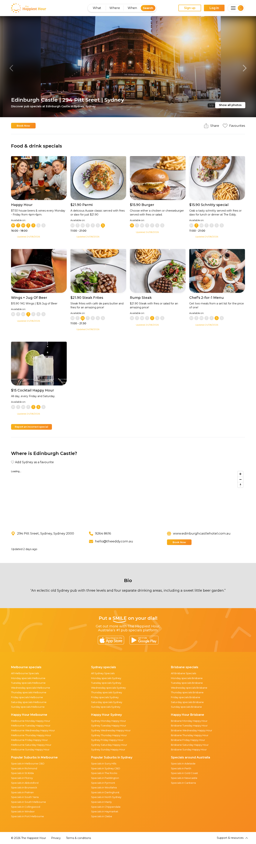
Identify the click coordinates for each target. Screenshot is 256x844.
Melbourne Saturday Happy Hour (31, 744)
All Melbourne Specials (25, 673)
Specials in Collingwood (25, 806)
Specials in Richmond (24, 768)
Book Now (23, 125)
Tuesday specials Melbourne (28, 682)
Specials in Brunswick (24, 787)
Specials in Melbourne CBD (27, 763)
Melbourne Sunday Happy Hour (30, 749)
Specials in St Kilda (22, 773)
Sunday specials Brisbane (186, 706)
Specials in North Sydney (106, 797)
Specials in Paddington (105, 777)
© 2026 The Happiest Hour (28, 838)
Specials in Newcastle (184, 777)
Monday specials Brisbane (187, 678)
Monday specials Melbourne (28, 678)
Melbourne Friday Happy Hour (29, 739)
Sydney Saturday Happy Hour (109, 744)
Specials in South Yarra (25, 797)
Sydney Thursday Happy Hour (109, 735)
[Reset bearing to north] (240, 485)
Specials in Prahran (22, 792)
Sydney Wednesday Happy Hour (111, 730)
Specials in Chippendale (106, 806)
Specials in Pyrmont (103, 782)
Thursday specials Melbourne (28, 692)
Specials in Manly (101, 801)
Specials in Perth (181, 768)
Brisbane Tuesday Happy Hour (189, 725)
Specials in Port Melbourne (27, 816)
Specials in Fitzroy (22, 777)
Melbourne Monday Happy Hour (30, 720)
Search (148, 8)
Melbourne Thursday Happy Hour (31, 735)
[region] (128, 497)
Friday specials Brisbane (185, 697)
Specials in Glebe (101, 816)
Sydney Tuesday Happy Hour (108, 725)
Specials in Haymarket (104, 811)
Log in (214, 8)
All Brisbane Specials (183, 673)
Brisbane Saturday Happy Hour (190, 744)
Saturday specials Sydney (106, 702)
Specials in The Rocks (104, 773)
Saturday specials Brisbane (187, 702)
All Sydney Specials (103, 673)
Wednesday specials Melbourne (30, 687)
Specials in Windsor (23, 811)
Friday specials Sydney (105, 697)
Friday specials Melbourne (27, 697)
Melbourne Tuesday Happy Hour (30, 725)
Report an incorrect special (31, 426)
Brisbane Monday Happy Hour (189, 720)
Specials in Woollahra (104, 787)
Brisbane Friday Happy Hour (188, 739)
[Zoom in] (240, 474)
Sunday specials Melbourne (28, 706)
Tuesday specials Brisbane (187, 682)
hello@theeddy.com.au (114, 541)
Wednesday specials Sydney (108, 687)
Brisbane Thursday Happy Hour (189, 735)
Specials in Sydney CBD (105, 768)
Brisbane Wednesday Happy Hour (191, 730)
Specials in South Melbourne (28, 801)
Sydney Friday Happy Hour (107, 739)
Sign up (189, 8)
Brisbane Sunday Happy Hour (189, 749)
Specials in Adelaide (183, 763)
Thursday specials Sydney (106, 692)
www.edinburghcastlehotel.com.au (202, 533)
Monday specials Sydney (106, 678)
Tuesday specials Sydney (106, 682)
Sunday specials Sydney (105, 706)
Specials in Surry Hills (103, 763)
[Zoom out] (240, 479)
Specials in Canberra (183, 782)
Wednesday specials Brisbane (189, 687)
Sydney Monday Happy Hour (108, 720)
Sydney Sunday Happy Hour (108, 749)
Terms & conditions (78, 838)
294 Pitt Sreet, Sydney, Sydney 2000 (45, 533)
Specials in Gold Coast (184, 773)
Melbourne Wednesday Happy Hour (33, 730)
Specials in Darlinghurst (105, 792)
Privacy (56, 838)
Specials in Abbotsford (24, 782)
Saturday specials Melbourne (28, 702)
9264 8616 (103, 533)
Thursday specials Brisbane (187, 692)
